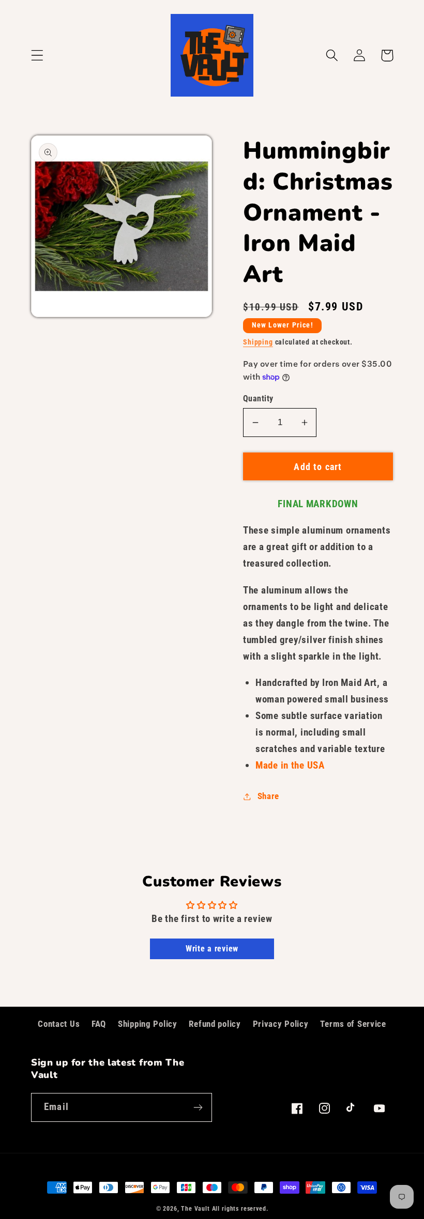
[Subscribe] (197, 1107)
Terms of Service (353, 1024)
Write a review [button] (212, 949)
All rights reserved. (240, 1208)
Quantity (258, 398)
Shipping (258, 342)
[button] (37, 55)
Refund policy (214, 1024)
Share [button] (268, 796)
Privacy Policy (281, 1024)
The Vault (195, 1208)
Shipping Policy (147, 1024)
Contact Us (59, 1024)
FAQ (99, 1024)
